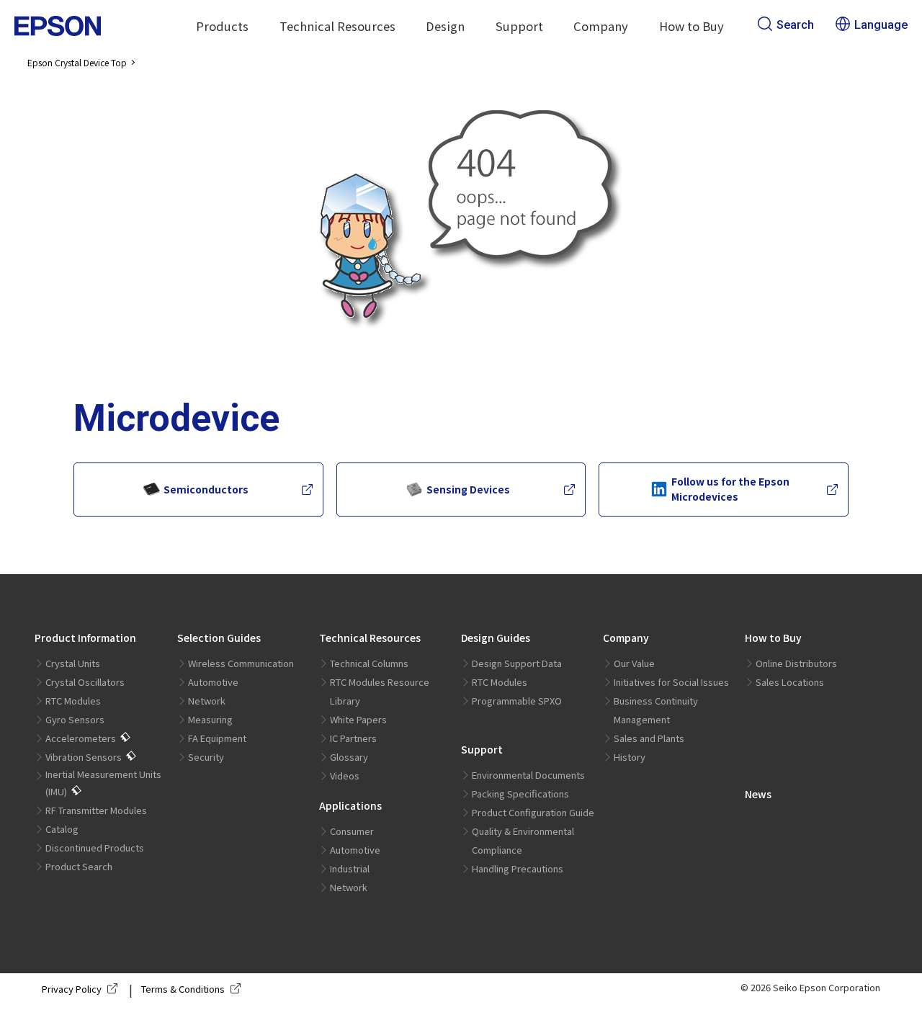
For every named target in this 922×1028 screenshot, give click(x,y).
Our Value (634, 663)
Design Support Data (517, 663)
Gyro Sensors (74, 719)
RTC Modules (73, 700)
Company (626, 637)
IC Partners (353, 738)
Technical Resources (370, 637)
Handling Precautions (517, 868)
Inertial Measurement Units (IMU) (103, 782)
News (758, 794)
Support (482, 749)
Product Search (78, 866)
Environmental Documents (528, 775)
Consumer (352, 831)
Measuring (210, 719)
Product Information (85, 637)
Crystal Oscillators (85, 682)
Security (206, 757)
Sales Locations (790, 682)
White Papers (358, 719)
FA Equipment (217, 738)
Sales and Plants (649, 738)
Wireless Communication (241, 663)
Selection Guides (219, 637)
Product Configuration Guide (533, 812)
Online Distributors (796, 663)
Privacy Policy (72, 989)
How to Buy (773, 637)
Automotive (213, 682)
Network (206, 700)
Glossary (349, 757)
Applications (350, 805)
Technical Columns (369, 663)
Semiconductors (206, 489)
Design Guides (495, 637)
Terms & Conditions (183, 989)
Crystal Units (72, 663)
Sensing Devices (468, 489)
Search (795, 25)
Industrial (350, 868)
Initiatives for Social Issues (671, 682)
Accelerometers (80, 738)
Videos (344, 775)
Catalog (62, 829)
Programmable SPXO (517, 700)
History (629, 757)
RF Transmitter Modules (96, 810)
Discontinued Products (94, 847)
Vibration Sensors (83, 757)
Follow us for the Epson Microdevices (730, 489)
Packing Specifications (520, 793)
